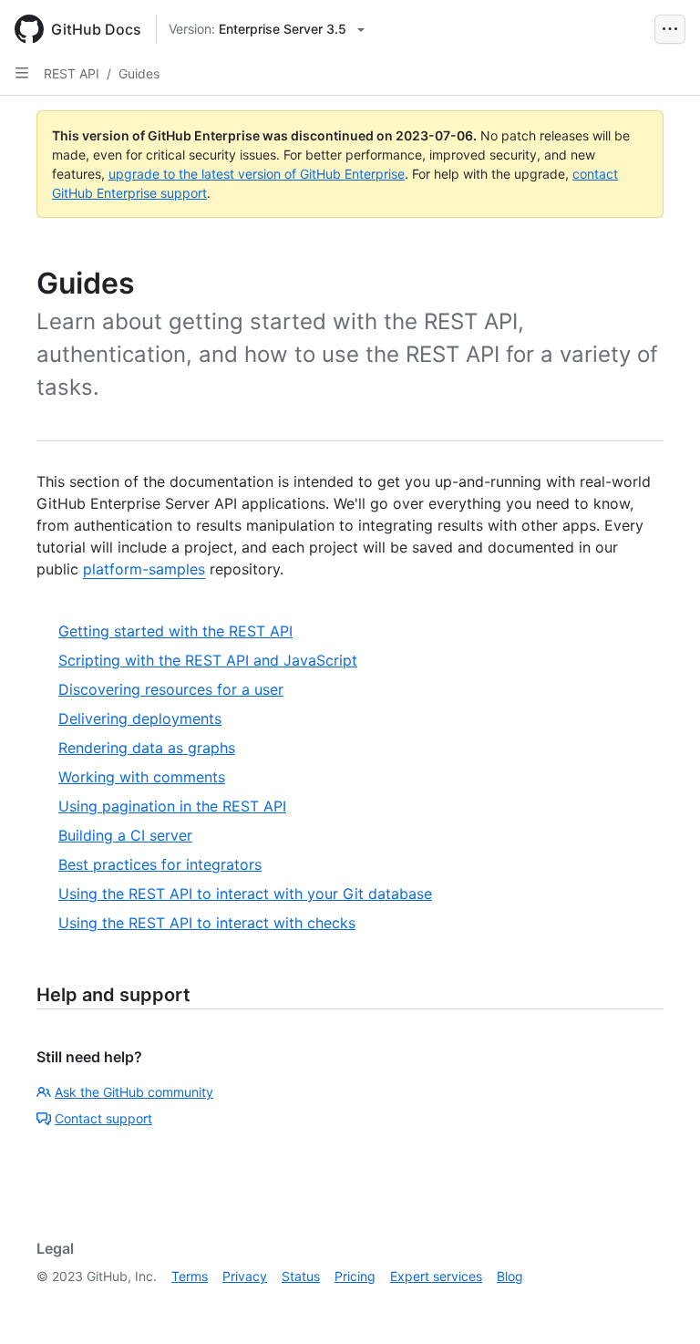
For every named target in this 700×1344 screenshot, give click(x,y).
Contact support (103, 1118)
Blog (510, 1276)
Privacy (244, 1276)
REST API (71, 73)
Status (301, 1276)
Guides (139, 73)
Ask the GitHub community (134, 1092)
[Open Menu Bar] (669, 29)
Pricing (355, 1276)
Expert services (436, 1276)
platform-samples (144, 569)
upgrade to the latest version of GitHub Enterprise (256, 173)
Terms (189, 1276)
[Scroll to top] (660, 1304)
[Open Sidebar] (21, 73)
